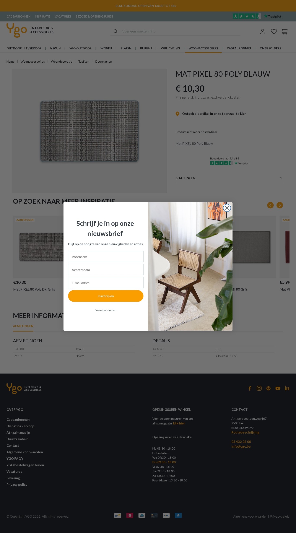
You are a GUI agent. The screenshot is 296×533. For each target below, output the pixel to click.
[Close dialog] (227, 208)
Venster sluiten (105, 310)
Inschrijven (106, 296)
